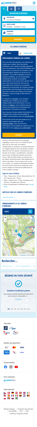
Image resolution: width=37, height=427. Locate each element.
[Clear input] (33, 18)
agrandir (30, 211)
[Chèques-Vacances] (14, 352)
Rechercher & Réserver (18, 13)
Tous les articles (8, 197)
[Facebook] (5, 367)
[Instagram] (11, 367)
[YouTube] (16, 367)
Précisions (18, 299)
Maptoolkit (23, 255)
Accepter (15, 99)
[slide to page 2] (12, 309)
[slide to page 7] (28, 309)
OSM (28, 255)
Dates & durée (11, 24)
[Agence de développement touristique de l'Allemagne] (12, 328)
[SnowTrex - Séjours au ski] (10, 380)
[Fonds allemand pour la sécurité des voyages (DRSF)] (6, 328)
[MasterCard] (14, 347)
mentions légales (7, 123)
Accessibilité (13, 411)
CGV (21, 411)
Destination (10, 17)
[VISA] (22, 347)
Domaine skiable (28, 53)
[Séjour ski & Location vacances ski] (9, 3)
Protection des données (25, 409)
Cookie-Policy (29, 116)
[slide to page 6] (25, 309)
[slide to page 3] (15, 309)
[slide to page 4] (18, 309)
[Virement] (7, 347)
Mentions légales (9, 409)
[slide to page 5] (22, 309)
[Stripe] (22, 352)
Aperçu (9, 53)
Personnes (10, 31)
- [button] (5, 220)
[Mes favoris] (19, 8)
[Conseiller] (11, 8)
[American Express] (7, 352)
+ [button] (5, 217)
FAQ (27, 411)
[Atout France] (11, 333)
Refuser (12, 105)
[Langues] (5, 393)
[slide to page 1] (9, 309)
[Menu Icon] (34, 3)
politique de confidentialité (22, 128)
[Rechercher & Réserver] (4, 8)
